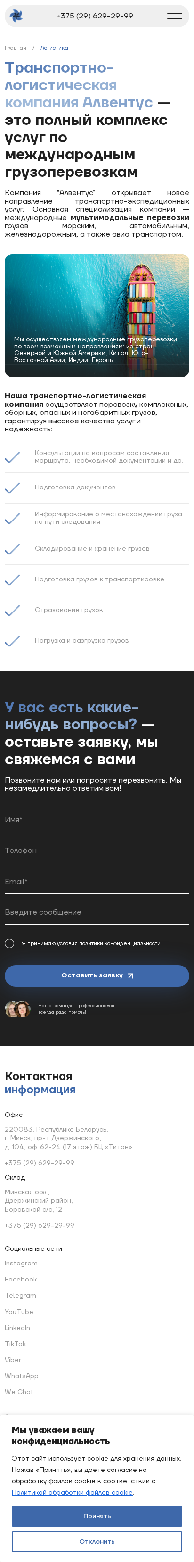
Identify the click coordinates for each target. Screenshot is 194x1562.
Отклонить (97, 1541)
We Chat (19, 1392)
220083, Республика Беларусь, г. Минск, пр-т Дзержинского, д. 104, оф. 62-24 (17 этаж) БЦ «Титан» (68, 1138)
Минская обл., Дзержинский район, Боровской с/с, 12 (39, 1201)
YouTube (19, 1311)
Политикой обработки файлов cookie (72, 1492)
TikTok (15, 1344)
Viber (13, 1360)
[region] (97, 1488)
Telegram (20, 1295)
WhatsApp (22, 1376)
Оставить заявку (92, 975)
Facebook (21, 1279)
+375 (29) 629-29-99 (95, 16)
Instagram (21, 1263)
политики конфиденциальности (120, 943)
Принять (97, 1516)
